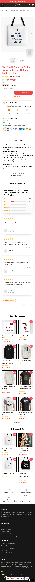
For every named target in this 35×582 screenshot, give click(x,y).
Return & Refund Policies (7, 548)
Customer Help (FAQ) (6, 552)
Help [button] (32, 580)
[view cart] (33, 5)
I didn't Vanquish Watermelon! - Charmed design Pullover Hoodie (8, 362)
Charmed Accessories (12, 10)
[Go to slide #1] (13, 60)
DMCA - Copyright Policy (7, 533)
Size (3, 82)
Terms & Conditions (6, 529)
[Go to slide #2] (22, 60)
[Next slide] (32, 34)
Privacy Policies (5, 531)
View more (17, 422)
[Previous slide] (3, 34)
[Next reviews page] (31, 304)
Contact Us (4, 550)
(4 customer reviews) (14, 76)
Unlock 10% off (3, 575)
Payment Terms (5, 546)
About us (3, 527)
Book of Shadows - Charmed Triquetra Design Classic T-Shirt (25, 388)
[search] (30, 5)
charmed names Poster (24, 336)
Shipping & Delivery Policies (8, 543)
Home (2, 10)
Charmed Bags (24, 10)
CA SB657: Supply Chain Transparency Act (11, 536)
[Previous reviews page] (23, 304)
